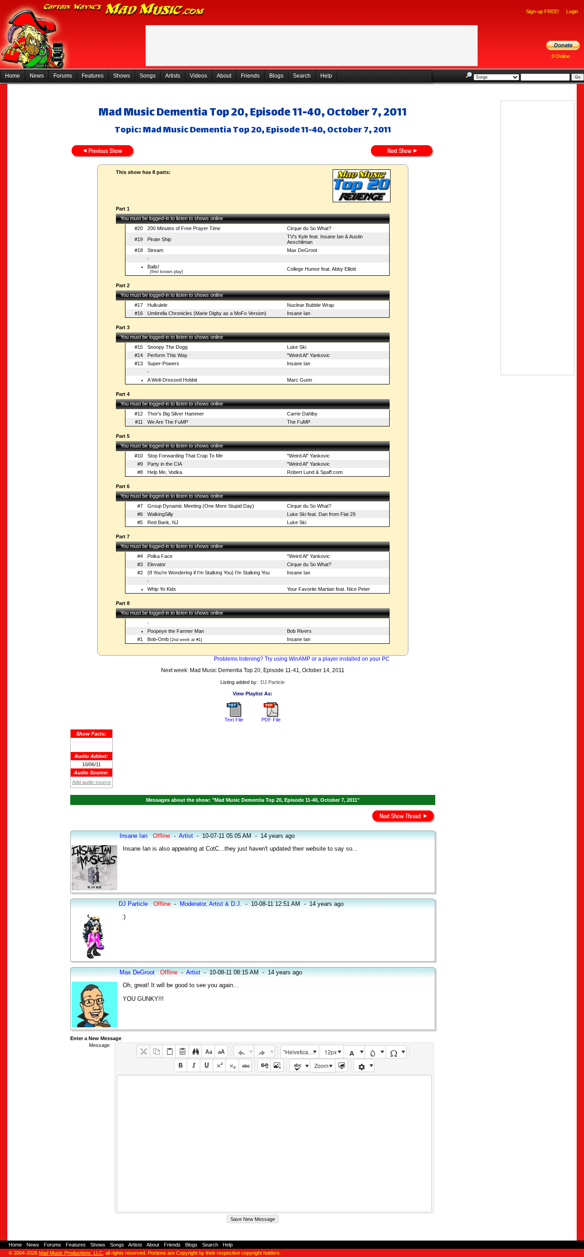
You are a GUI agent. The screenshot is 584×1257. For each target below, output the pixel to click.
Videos (198, 76)
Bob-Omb (158, 639)
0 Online (561, 56)
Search (302, 76)
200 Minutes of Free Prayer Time (183, 228)
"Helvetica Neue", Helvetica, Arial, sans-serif (301, 1052)
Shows (121, 76)
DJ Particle (273, 682)
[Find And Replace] (195, 1051)
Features (93, 76)
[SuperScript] (219, 1065)
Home (12, 76)
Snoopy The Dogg (167, 347)
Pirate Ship (159, 239)
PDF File (271, 719)
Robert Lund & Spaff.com (315, 472)
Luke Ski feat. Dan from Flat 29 (321, 514)
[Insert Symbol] (396, 1052)
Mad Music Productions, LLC (71, 1253)
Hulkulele (157, 305)
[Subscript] (232, 1065)
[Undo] (244, 1051)
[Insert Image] (277, 1065)
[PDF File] (271, 715)
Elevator (156, 564)
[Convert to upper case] (221, 1051)
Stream (155, 250)
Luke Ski (296, 347)
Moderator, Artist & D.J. (211, 903)
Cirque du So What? (309, 228)
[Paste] (169, 1051)
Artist (186, 835)
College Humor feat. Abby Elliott (321, 269)
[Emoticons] (364, 1065)
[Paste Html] (182, 1051)
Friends (250, 76)
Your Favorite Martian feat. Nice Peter (328, 589)
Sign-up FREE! (542, 11)
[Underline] (206, 1065)
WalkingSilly (160, 514)
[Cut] (143, 1051)
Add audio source (91, 782)
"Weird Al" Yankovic (308, 355)
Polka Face (159, 556)
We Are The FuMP (167, 422)
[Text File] (234, 715)
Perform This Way (167, 355)
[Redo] (264, 1051)
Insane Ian (298, 313)
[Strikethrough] (245, 1065)
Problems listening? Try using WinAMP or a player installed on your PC (302, 659)
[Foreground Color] (354, 1052)
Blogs (276, 76)
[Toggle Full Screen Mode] (341, 1065)
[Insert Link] (264, 1065)
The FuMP (298, 422)
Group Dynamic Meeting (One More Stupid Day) (200, 506)
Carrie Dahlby (302, 413)
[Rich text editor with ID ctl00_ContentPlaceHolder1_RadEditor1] (274, 1143)
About (224, 76)
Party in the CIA (164, 464)
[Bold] (180, 1065)
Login (572, 11)
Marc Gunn (299, 380)
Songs (148, 76)
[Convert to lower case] (208, 1051)
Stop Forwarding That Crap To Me (185, 455)
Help (326, 76)
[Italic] (193, 1065)
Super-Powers (163, 363)
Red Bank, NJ (162, 522)
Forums (62, 76)
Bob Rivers (299, 631)
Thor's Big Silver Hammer (175, 413)
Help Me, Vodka (164, 472)
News (37, 76)
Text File (233, 719)
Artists (172, 76)
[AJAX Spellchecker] (300, 1065)
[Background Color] (375, 1052)
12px (330, 1052)
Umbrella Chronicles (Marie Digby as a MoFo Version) (206, 313)
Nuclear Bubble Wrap (310, 305)
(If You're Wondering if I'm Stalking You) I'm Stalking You (208, 572)
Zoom (321, 1065)
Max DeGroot (302, 250)
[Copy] (156, 1051)
